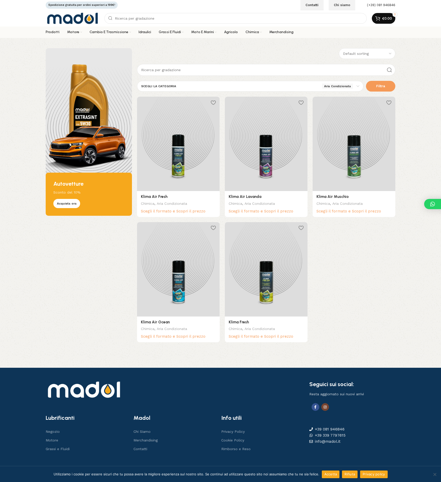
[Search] (389, 70)
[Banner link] (89, 132)
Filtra (380, 86)
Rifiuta (350, 474)
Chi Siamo (142, 431)
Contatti (140, 449)
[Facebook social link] (315, 407)
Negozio (53, 431)
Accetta (330, 474)
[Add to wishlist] (213, 102)
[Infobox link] (377, 5)
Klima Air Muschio (332, 196)
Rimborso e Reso (236, 449)
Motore (52, 440)
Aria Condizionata (172, 203)
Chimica (147, 203)
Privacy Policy (233, 431)
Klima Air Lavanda (245, 196)
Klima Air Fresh (154, 196)
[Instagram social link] (325, 407)
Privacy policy (374, 474)
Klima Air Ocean (155, 322)
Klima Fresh (239, 322)
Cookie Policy (232, 440)
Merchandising (145, 440)
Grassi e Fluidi (58, 449)
